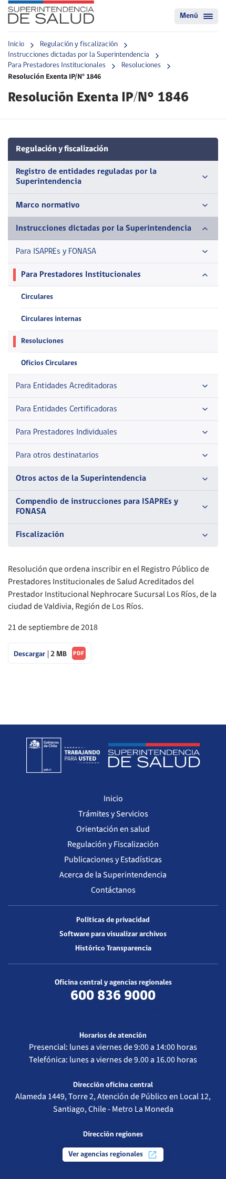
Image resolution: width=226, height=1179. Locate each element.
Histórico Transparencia (113, 949)
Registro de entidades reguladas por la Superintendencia (86, 177)
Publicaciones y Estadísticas (113, 859)
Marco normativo (48, 205)
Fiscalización (40, 535)
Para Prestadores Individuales (66, 432)
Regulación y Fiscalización (113, 844)
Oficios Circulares (49, 363)
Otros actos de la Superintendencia (81, 478)
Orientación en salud (113, 829)
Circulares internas (51, 319)
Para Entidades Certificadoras (66, 409)
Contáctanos (113, 890)
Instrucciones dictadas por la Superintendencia (78, 55)
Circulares (37, 297)
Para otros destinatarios (57, 455)
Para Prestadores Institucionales (57, 65)
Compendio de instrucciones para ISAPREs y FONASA (97, 507)
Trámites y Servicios (113, 814)
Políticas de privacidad (113, 920)
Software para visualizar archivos (113, 934)
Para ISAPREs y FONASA (56, 251)
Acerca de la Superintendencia (113, 875)
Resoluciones (141, 65)
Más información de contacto (113, 1010)
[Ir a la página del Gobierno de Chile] (63, 755)
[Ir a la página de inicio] (51, 12)
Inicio (16, 44)
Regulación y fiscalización (79, 44)
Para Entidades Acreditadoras (66, 386)
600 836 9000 (113, 996)
